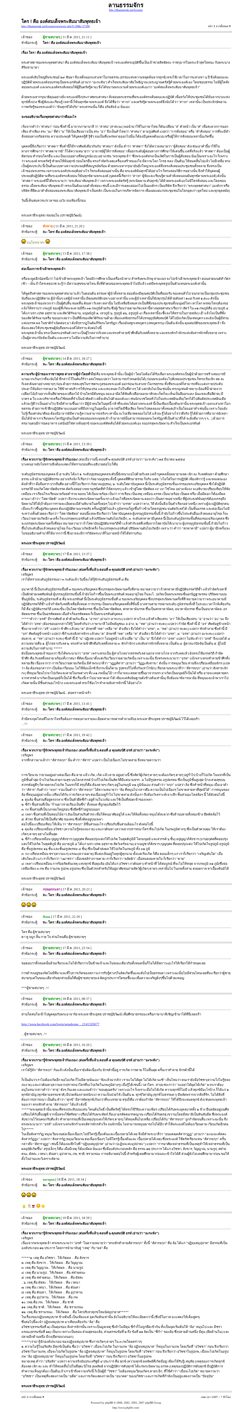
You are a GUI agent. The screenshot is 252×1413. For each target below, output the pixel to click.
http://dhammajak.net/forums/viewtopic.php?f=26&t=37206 (55, 26)
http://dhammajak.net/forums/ (126, 10)
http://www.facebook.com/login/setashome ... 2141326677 (60, 1024)
